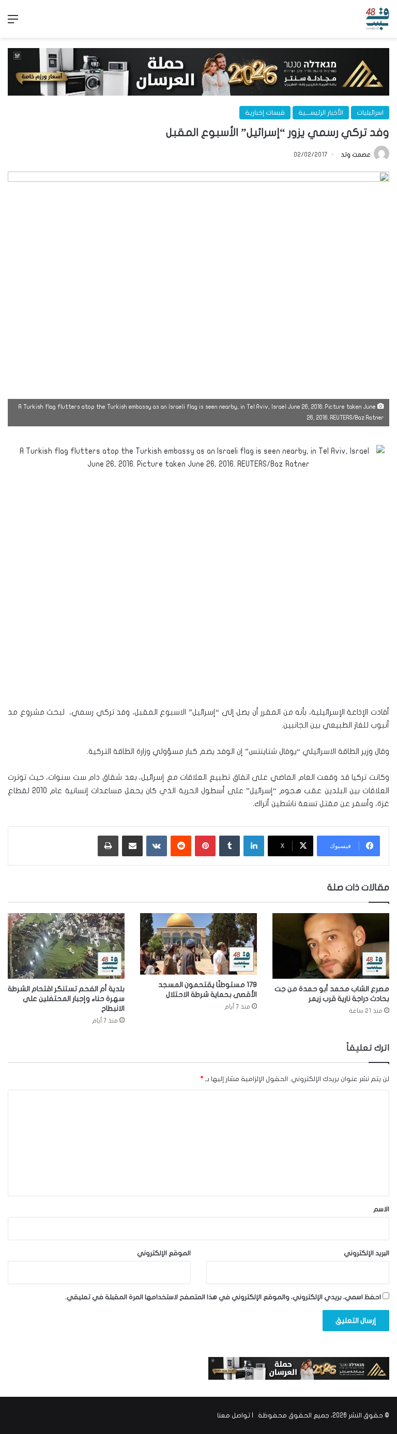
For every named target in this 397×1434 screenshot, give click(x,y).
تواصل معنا (233, 1415)
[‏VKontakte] (156, 846)
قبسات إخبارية (265, 112)
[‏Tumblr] (229, 846)
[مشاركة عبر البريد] (132, 846)
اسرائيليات (370, 112)
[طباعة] (108, 846)
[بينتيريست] (205, 846)
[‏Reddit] (181, 846)
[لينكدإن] (253, 846)
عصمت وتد (356, 154)
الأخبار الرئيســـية (320, 112)
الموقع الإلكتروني (164, 1253)
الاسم (381, 1209)
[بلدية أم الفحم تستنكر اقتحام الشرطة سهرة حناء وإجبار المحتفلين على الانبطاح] (66, 946)
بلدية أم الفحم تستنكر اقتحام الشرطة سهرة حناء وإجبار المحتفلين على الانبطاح (66, 998)
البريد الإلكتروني (366, 1253)
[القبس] (377, 18)
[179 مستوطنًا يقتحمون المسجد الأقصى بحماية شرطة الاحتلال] (198, 944)
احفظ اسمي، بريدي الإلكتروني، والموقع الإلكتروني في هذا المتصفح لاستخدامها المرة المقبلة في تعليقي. (223, 1297)
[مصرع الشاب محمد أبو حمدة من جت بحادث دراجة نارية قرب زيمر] (330, 946)
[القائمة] (13, 23)
